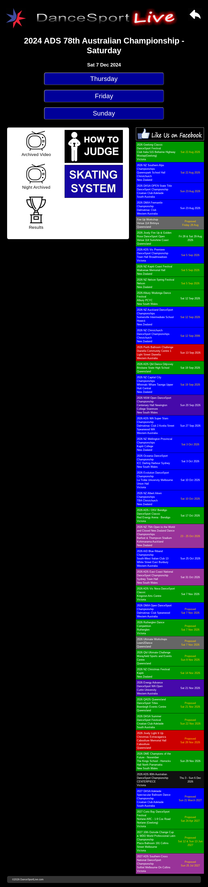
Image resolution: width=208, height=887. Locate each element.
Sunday (104, 113)
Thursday (104, 78)
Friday (104, 96)
